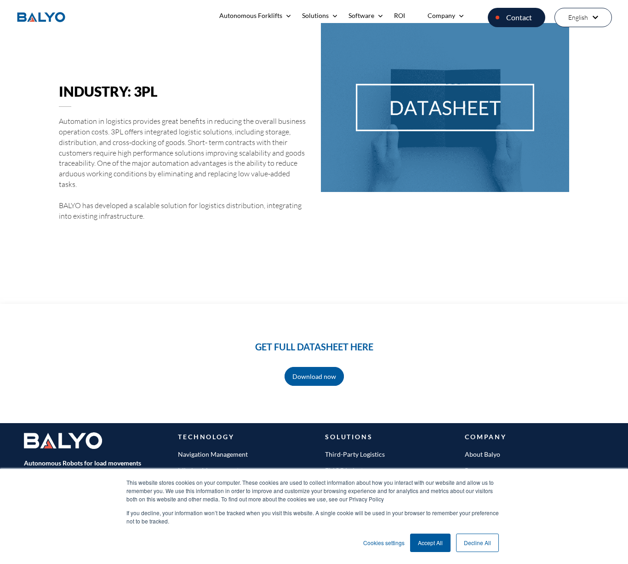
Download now (314, 376)
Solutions (315, 15)
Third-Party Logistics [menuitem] (355, 454)
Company (441, 15)
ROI (399, 15)
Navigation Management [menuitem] (213, 454)
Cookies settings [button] (384, 543)
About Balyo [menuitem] (482, 454)
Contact (519, 17)
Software (361, 15)
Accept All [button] (430, 543)
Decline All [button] (477, 543)
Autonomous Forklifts (250, 15)
